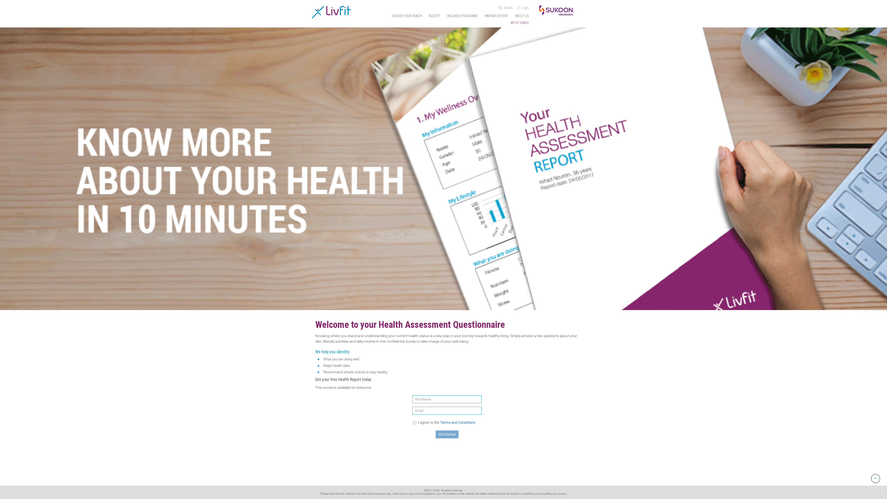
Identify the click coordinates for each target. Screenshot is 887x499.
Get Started (447, 434)
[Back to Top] (875, 478)
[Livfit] (331, 12)
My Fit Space (520, 23)
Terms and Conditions (457, 422)
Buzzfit (434, 16)
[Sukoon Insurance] (556, 10)
